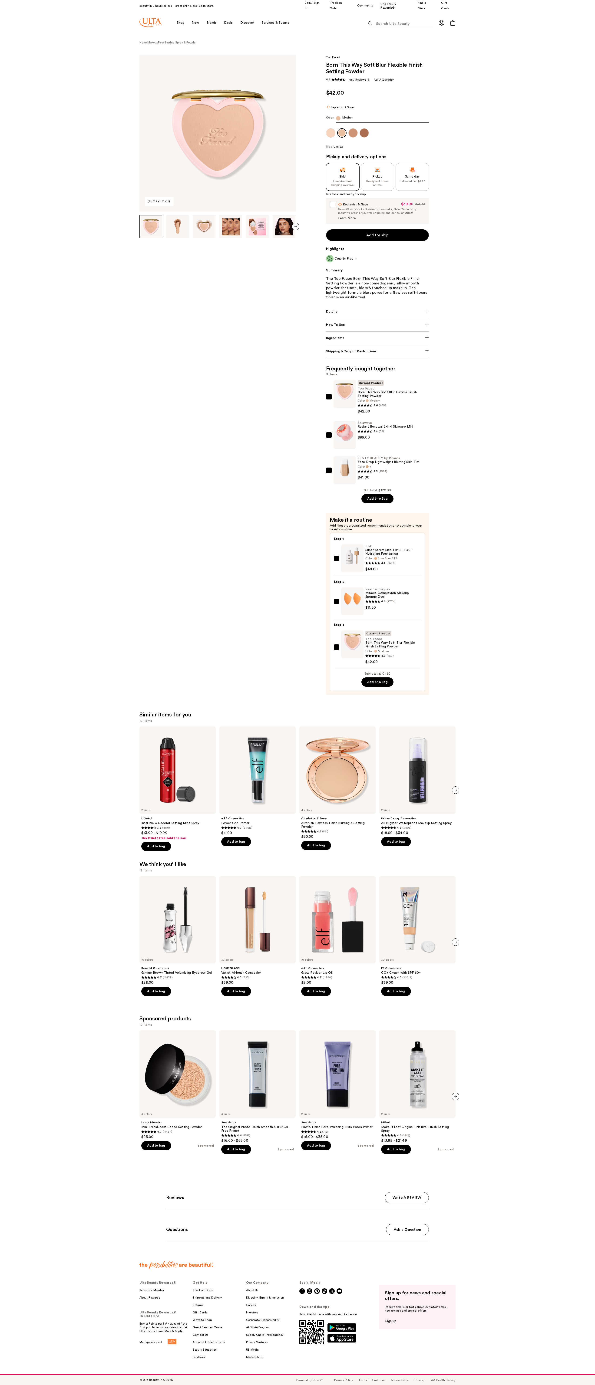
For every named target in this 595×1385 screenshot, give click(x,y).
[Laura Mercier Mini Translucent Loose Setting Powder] (177, 1084)
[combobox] (377, 119)
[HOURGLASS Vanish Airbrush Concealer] (257, 930)
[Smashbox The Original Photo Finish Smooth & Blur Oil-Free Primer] (257, 1086)
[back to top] (581, 1371)
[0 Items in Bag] (453, 23)
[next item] (295, 226)
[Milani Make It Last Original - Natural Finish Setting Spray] (417, 1086)
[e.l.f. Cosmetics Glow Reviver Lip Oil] (337, 930)
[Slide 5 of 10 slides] (257, 226)
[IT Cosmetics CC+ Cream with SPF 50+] (417, 930)
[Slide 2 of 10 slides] (177, 226)
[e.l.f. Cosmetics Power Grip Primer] (257, 780)
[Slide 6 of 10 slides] (284, 226)
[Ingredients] (377, 338)
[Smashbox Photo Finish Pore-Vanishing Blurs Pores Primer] (337, 1084)
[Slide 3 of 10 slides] (204, 226)
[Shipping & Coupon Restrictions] (377, 351)
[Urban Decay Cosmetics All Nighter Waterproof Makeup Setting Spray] (417, 780)
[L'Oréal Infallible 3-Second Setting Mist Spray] (177, 783)
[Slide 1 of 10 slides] (150, 226)
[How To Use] (377, 324)
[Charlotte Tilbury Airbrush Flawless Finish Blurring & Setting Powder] (337, 782)
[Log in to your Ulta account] (441, 22)
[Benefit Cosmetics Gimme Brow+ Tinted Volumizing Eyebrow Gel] (177, 930)
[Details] (377, 311)
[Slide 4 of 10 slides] (230, 226)
